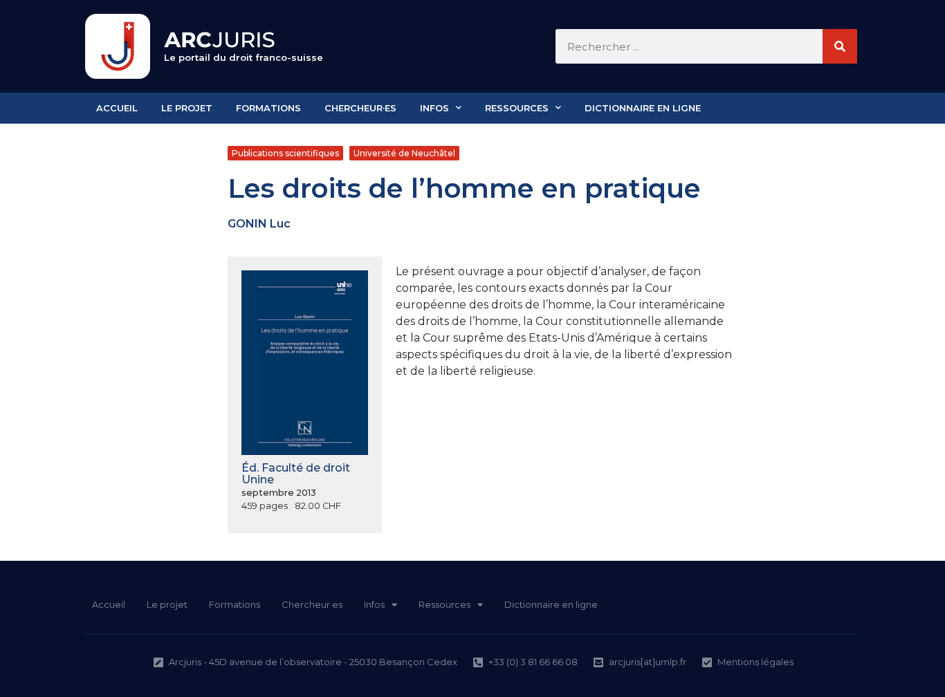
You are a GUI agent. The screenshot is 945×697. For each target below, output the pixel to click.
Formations (268, 107)
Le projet (186, 107)
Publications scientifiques (285, 153)
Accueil (117, 107)
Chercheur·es (360, 107)
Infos (434, 107)
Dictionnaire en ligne (643, 107)
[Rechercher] (840, 46)
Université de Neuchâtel (404, 153)
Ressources (517, 107)
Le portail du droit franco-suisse (243, 57)
